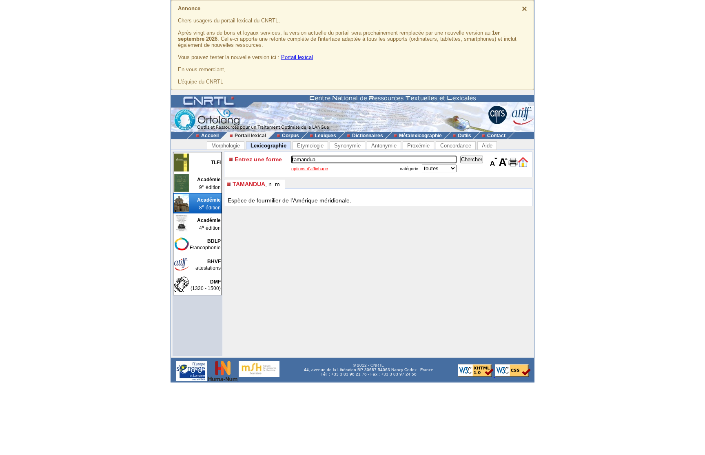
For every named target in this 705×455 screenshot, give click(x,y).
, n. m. (257, 184)
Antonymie (384, 146)
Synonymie (347, 146)
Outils (464, 135)
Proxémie (418, 146)
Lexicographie (268, 146)
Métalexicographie (420, 135)
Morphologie (225, 146)
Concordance (455, 146)
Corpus (290, 135)
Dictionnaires (367, 135)
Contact (496, 135)
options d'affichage (309, 168)
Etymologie (310, 146)
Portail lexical (297, 57)
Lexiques (325, 135)
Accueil (210, 135)
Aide (487, 146)
